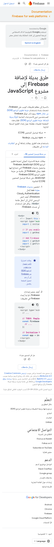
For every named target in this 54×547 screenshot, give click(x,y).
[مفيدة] (30, 64)
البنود (50, 534)
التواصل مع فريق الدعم (44, 464)
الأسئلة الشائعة (47, 486)
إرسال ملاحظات (39, 70)
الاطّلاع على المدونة (45, 434)
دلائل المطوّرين (46, 404)
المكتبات (49, 417)
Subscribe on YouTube (42, 447)
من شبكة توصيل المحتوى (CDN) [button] (34, 154)
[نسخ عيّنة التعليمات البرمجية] (37, 213)
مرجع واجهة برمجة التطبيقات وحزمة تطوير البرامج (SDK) (31, 408)
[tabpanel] (27, 252)
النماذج (49, 413)
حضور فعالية (47, 452)
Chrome (48, 509)
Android (48, 504)
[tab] (34, 154)
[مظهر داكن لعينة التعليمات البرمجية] (33, 213)
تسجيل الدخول (8, 3)
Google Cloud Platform (42, 518)
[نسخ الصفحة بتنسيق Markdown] (36, 98)
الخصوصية (41, 534)
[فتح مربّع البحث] (24, 3)
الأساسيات (15, 58)
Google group (45, 473)
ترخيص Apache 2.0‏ (44, 379)
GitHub (49, 422)
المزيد (16, 154)
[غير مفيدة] (26, 64)
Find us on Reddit (44, 439)
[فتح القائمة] (48, 3)
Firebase (44, 55)
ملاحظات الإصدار (46, 477)
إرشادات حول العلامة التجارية (41, 482)
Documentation (41, 12)
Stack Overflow (45, 469)
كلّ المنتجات (47, 522)
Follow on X (47, 443)
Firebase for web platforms (29, 16)
